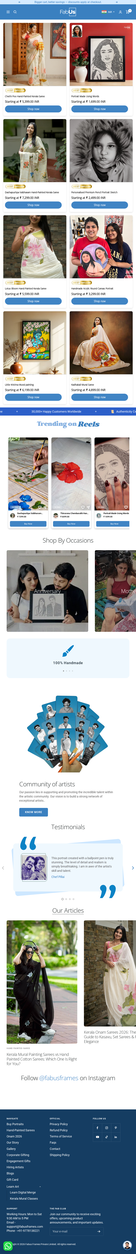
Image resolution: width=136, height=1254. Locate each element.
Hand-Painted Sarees (21, 1130)
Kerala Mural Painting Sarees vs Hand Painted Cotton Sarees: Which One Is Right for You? (42, 1059)
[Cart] (127, 12)
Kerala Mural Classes (24, 1198)
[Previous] (3, 868)
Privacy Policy (59, 1124)
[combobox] (108, 12)
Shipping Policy (60, 1155)
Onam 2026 (14, 1136)
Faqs (53, 1142)
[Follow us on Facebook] (97, 1127)
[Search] (15, 11)
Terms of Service (61, 1136)
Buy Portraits (15, 1124)
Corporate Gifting (18, 1155)
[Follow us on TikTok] (106, 1137)
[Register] (99, 1231)
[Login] (120, 12)
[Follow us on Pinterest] (115, 1127)
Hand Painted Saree (18, 1048)
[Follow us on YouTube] (97, 1137)
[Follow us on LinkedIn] (115, 1137)
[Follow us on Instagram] (106, 1127)
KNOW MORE (33, 812)
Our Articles (68, 910)
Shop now (33, 109)
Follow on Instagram (68, 1077)
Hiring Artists (15, 1167)
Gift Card (12, 1179)
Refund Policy (59, 1130)
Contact (55, 1149)
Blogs (10, 1173)
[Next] (132, 868)
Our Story (13, 1142)
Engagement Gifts (18, 1161)
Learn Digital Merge (23, 1192)
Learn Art (13, 1186)
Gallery (11, 1149)
